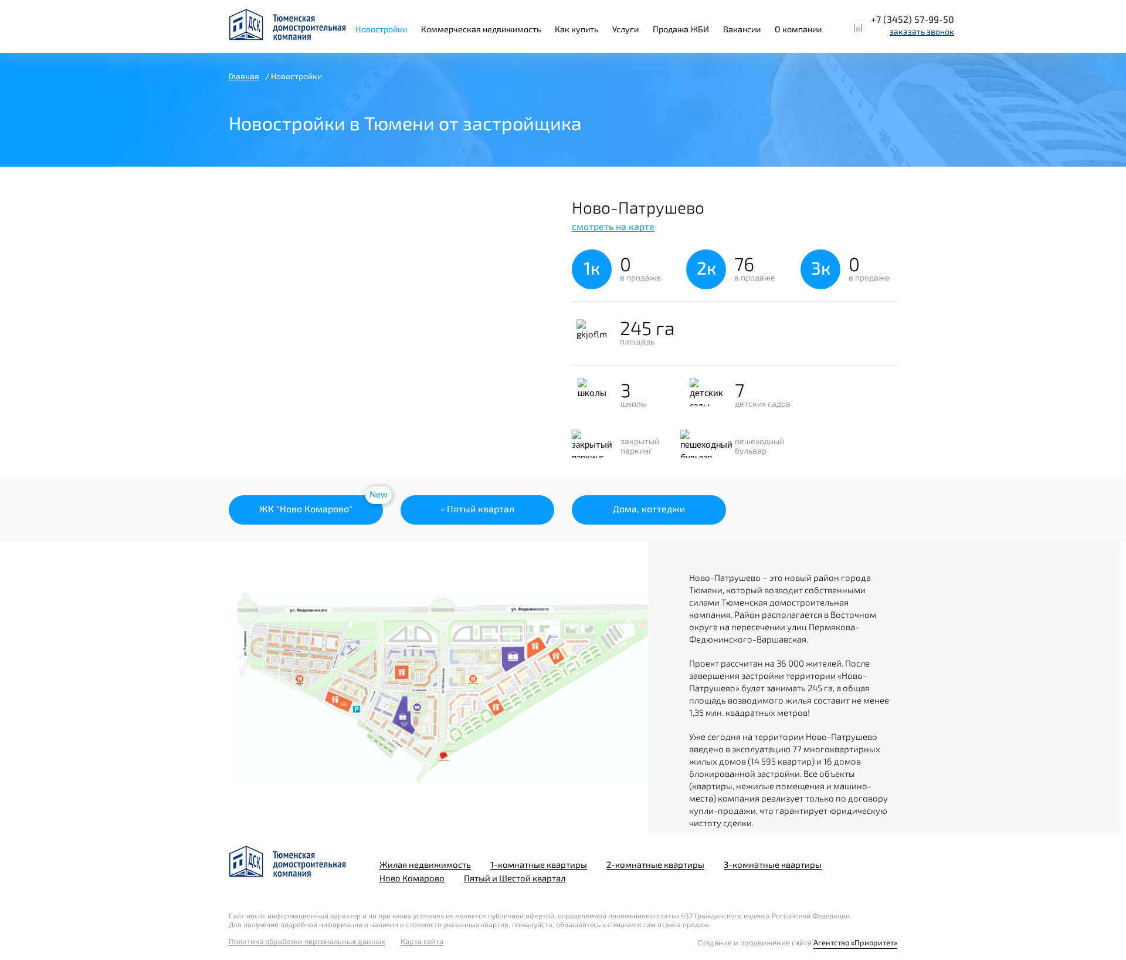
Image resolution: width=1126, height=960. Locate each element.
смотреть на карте (613, 226)
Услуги (625, 29)
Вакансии (742, 29)
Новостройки (381, 29)
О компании (798, 29)
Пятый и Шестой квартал (514, 878)
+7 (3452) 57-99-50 (912, 19)
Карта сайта (422, 941)
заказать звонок (922, 31)
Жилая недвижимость (425, 864)
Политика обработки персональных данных (307, 941)
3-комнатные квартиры (773, 864)
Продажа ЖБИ (681, 29)
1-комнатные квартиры (538, 864)
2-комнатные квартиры (655, 864)
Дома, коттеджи (649, 508)
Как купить (576, 29)
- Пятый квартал (477, 508)
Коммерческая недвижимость (481, 29)
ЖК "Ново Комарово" (305, 508)
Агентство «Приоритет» (855, 942)
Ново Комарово (412, 878)
